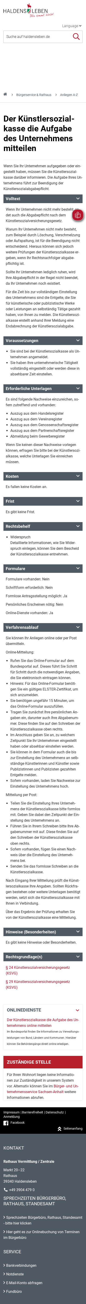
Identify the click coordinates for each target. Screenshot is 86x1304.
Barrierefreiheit (32, 1112)
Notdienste (15, 1274)
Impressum (11, 1112)
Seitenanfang (73, 1128)
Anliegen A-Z (69, 95)
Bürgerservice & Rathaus (33, 95)
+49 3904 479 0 (22, 1190)
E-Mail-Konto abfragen (24, 1283)
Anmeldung (11, 1116)
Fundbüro (14, 1291)
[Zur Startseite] (43, 10)
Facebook (18, 1122)
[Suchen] (76, 36)
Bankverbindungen (21, 1265)
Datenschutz (55, 1112)
